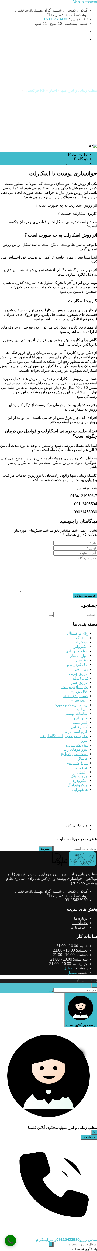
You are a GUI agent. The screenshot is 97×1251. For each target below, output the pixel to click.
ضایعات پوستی (76, 714)
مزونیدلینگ (79, 776)
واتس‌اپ (51, 1240)
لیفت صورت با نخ (74, 754)
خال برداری (79, 691)
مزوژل (82, 772)
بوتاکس (82, 660)
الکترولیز (81, 647)
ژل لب (82, 709)
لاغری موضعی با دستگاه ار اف (64, 736)
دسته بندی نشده (75, 696)
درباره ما (81, 918)
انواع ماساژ (79, 656)
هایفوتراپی (80, 790)
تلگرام (41, 1240)
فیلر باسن (80, 718)
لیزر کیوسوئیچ (77, 745)
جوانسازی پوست (74, 687)
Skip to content (84, 2)
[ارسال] (51, 1244)
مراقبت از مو (77, 763)
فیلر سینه (80, 723)
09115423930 (55, 19)
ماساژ (83, 758)
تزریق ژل (80, 678)
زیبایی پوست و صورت (70, 705)
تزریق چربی (78, 673)
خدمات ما (80, 923)
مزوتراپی (80, 767)
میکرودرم (80, 781)
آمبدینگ (82, 638)
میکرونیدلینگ (77, 785)
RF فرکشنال (77, 163)
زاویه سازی (79, 700)
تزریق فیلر (79, 682)
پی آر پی (81, 669)
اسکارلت (58, 163)
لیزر (84, 740)
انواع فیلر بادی (76, 651)
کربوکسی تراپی (76, 731)
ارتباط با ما (79, 927)
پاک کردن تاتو (77, 665)
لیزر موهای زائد (76, 749)
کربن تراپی (79, 727)
